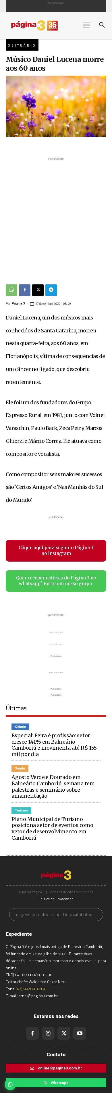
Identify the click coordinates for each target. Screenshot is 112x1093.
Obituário (22, 45)
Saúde (20, 768)
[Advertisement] (56, 218)
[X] (38, 290)
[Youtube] (79, 1033)
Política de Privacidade (56, 899)
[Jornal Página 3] (40, 25)
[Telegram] (51, 290)
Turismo (21, 810)
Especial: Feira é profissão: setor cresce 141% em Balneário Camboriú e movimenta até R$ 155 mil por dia (54, 744)
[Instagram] (48, 1033)
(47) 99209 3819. (31, 989)
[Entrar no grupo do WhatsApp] (10, 1084)
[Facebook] (24, 290)
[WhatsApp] (11, 290)
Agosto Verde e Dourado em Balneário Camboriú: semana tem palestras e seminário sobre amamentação (53, 786)
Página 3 (18, 303)
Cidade (20, 727)
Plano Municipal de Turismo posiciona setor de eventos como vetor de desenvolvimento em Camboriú (52, 828)
